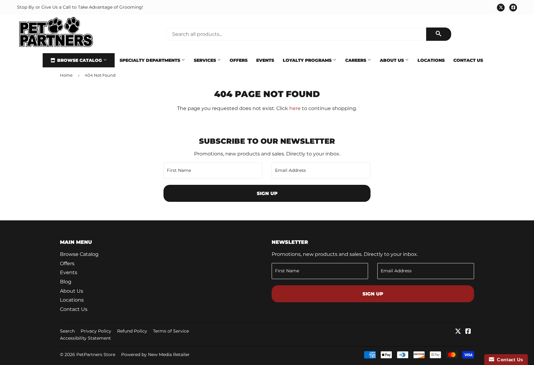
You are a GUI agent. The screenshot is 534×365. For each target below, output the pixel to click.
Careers (356, 60)
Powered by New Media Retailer (155, 354)
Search (67, 331)
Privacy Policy (96, 331)
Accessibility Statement (85, 338)
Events (265, 60)
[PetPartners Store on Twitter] (458, 332)
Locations (431, 60)
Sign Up (267, 193)
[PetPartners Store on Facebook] (468, 332)
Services (205, 60)
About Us (392, 60)
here (295, 108)
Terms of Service (171, 331)
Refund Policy (132, 331)
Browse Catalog (79, 60)
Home (66, 75)
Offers (239, 60)
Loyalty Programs (308, 60)
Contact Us (468, 60)
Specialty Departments (150, 60)
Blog (65, 282)
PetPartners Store (95, 354)
